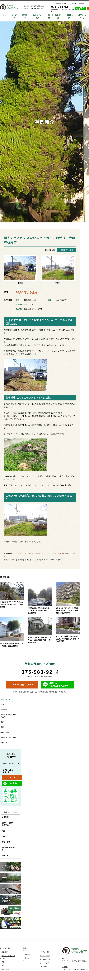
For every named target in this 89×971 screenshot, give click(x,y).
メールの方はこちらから (23, 685)
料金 (49, 16)
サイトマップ (44, 963)
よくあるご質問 (45, 956)
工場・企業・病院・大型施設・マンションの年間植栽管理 (40, 553)
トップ (4, 16)
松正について (82, 16)
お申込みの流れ (37, 16)
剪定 (2, 722)
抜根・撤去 (4, 732)
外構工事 (3, 743)
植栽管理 (58, 16)
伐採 (71, 250)
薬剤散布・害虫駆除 (8, 737)
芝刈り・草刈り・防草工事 (8, 716)
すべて (3, 704)
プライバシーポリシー (47, 959)
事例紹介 (24, 16)
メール (12, 777)
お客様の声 (69, 16)
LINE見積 (81, 8)
